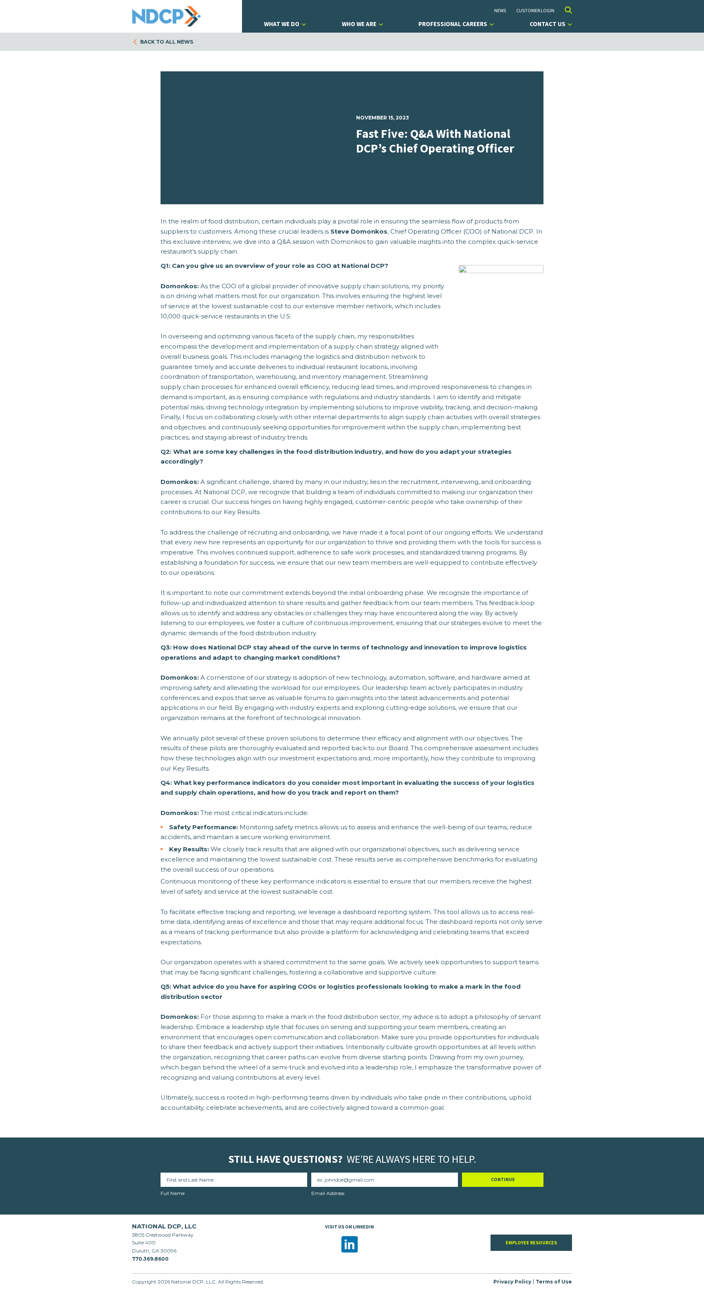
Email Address (327, 1193)
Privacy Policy (512, 1281)
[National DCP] (168, 16)
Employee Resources (531, 1242)
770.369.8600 (150, 1259)
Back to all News (166, 42)
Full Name (173, 1193)
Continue (503, 1179)
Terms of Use (554, 1281)
